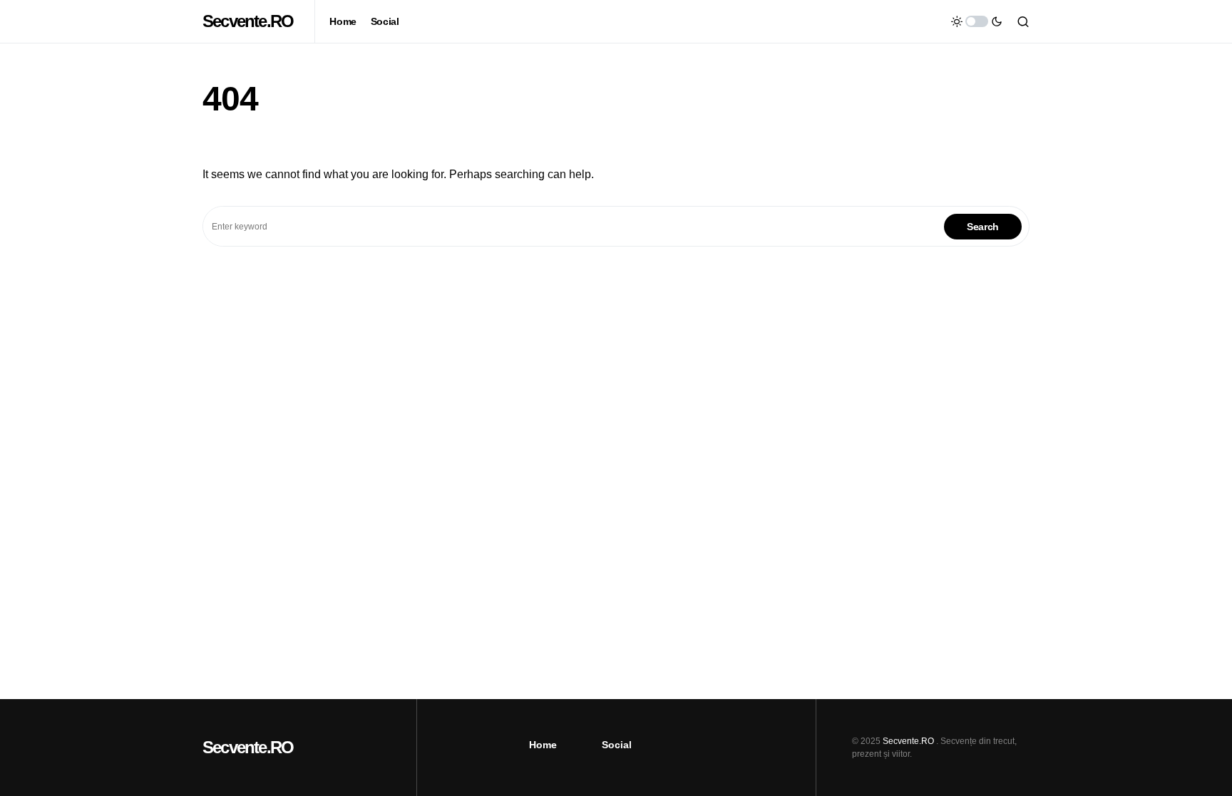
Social (617, 744)
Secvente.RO (247, 21)
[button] (976, 21)
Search (983, 226)
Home (543, 744)
